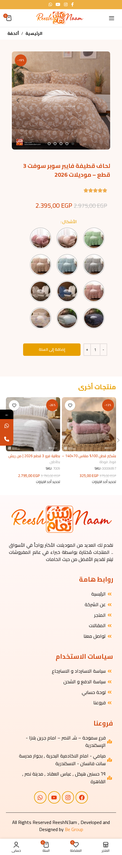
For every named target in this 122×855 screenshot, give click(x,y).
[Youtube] (54, 797)
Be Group (74, 829)
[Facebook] (82, 797)
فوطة (103, 462)
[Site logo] (59, 18)
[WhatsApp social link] (50, 5)
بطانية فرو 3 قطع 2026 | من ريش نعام (34, 458)
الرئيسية (33, 33)
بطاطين (55, 462)
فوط (113, 462)
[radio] (94, 238)
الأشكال (69, 221)
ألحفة (13, 33)
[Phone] (6, 439)
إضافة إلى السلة (52, 349)
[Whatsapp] (40, 797)
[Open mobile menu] (112, 18)
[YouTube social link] (58, 5)
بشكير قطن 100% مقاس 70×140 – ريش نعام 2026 (89, 458)
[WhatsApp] (6, 425)
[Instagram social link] (65, 5)
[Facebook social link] (72, 5)
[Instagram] (68, 797)
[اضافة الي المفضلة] (70, 405)
